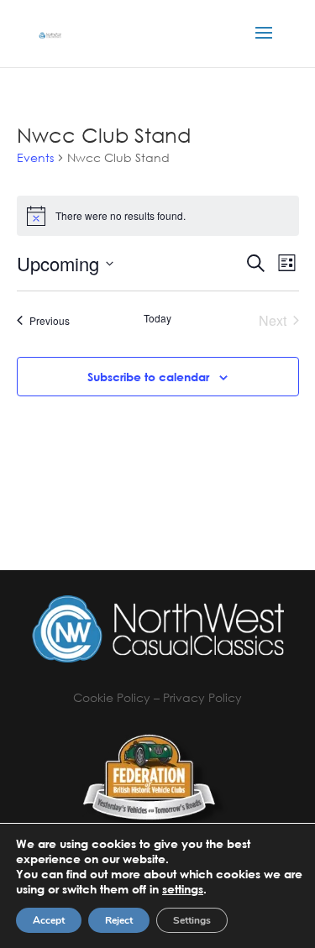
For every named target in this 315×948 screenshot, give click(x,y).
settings (182, 889)
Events (35, 157)
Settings (192, 920)
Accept (49, 920)
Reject (119, 920)
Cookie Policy (111, 697)
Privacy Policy (202, 697)
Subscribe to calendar (148, 376)
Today (157, 318)
